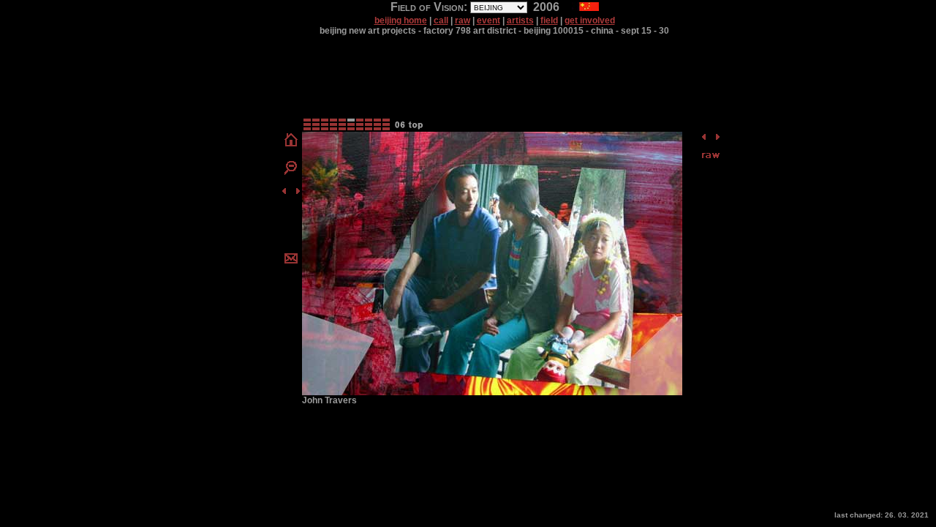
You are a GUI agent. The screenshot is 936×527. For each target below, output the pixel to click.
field (549, 20)
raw (462, 20)
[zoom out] (291, 172)
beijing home (400, 20)
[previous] (284, 192)
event (488, 20)
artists (520, 20)
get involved (590, 20)
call (441, 20)
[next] (298, 192)
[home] (291, 146)
